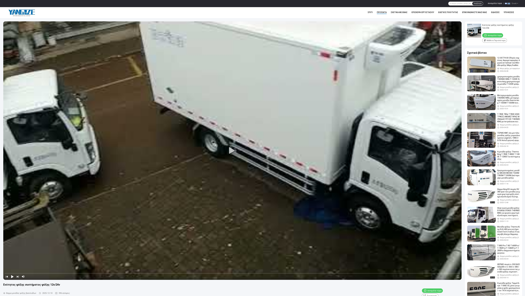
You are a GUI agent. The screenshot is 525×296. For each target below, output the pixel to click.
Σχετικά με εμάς (399, 12)
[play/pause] (12, 276)
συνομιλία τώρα (495, 3)
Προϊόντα (382, 12)
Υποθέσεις (509, 12)
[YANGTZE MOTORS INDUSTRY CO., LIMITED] (22, 12)
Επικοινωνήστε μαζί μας (474, 12)
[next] (18, 276)
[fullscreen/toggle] (458, 276)
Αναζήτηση (478, 4)
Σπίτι (370, 12)
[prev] (7, 276)
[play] (232, 150)
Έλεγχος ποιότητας (448, 12)
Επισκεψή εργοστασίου (423, 12)
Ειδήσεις (495, 12)
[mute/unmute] (23, 276)
